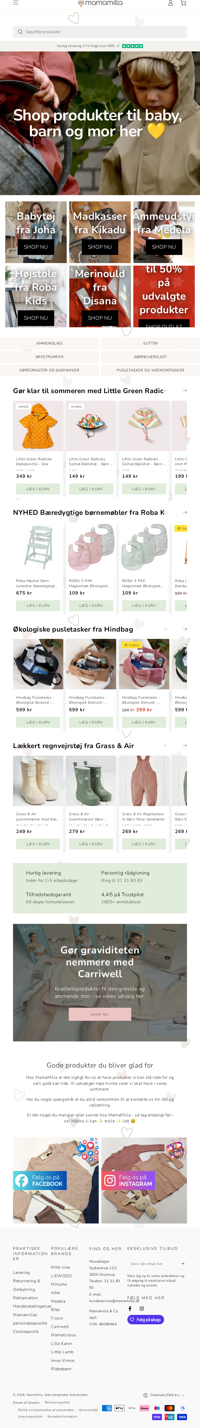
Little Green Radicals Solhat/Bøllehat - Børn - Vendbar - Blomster (90, 462)
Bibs (55, 1310)
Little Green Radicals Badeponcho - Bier (34, 462)
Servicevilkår (88, 1410)
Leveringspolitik (30, 1416)
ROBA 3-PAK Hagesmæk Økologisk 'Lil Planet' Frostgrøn (141, 583)
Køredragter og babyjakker (49, 370)
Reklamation (25, 1298)
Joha (55, 1293)
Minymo (59, 1284)
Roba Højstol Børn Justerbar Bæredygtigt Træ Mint (35, 583)
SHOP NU (36, 246)
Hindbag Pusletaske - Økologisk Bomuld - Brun (88, 700)
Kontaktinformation (62, 1416)
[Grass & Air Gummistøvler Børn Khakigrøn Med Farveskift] (91, 781)
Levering (21, 1272)
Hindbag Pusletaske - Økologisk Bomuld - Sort (35, 700)
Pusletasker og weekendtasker (150, 370)
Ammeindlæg (49, 343)
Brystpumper (50, 356)
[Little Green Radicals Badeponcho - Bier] (38, 426)
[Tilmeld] (184, 1263)
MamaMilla (35, 1395)
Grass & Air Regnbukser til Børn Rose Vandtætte (143, 817)
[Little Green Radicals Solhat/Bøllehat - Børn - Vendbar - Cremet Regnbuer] (144, 426)
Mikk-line (60, 1267)
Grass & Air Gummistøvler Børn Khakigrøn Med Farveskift (86, 817)
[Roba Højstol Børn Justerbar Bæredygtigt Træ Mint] (38, 547)
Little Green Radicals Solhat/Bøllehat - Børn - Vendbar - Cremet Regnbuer (143, 462)
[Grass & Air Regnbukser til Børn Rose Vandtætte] (144, 781)
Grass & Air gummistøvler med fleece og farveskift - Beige (38, 817)
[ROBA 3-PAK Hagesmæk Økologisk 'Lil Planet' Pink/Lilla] (91, 547)
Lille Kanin (61, 1344)
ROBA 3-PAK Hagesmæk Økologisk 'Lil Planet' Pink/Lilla (88, 583)
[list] (100, 886)
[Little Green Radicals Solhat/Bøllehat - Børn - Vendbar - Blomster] (91, 426)
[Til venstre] (170, 391)
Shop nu (100, 1014)
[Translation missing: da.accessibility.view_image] (56, 1180)
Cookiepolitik (26, 1331)
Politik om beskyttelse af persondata (46, 1410)
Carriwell (60, 1327)
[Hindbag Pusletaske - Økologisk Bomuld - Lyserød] (144, 664)
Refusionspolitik (57, 1402)
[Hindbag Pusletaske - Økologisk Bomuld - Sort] (38, 664)
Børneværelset (150, 356)
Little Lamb (62, 1352)
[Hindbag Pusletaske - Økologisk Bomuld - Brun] (91, 664)
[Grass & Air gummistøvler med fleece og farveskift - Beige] (38, 781)
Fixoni (57, 1318)
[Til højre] (181, 391)
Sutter (150, 343)
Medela (58, 1301)
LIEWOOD (61, 1276)
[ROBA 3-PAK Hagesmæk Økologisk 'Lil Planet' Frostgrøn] (144, 547)
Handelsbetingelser (32, 1306)
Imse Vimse (62, 1360)
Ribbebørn (61, 1369)
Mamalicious (63, 1335)
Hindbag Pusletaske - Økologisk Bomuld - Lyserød (141, 700)
